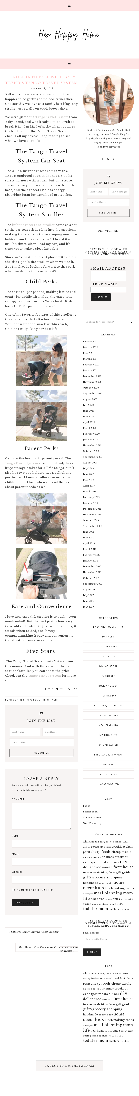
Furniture (108, 676)
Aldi (86, 841)
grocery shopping (107, 877)
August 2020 (90, 399)
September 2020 (92, 393)
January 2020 (90, 439)
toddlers (114, 909)
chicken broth (91, 857)
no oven (108, 899)
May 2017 (88, 606)
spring (87, 904)
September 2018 (92, 526)
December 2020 (92, 376)
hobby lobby (105, 883)
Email (15, 854)
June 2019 (88, 474)
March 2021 (89, 359)
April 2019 (89, 485)
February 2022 (91, 341)
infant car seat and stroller (33, 225)
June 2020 (88, 410)
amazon (94, 841)
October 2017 (91, 578)
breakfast (118, 847)
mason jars (88, 894)
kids (99, 888)
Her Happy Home (69, 34)
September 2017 (92, 583)
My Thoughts (109, 735)
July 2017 (88, 595)
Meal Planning (108, 725)
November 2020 (92, 382)
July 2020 (88, 405)
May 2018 (88, 537)
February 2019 (91, 497)
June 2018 (88, 532)
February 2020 (91, 433)
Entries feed (90, 811)
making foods (123, 888)
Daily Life (53, 700)
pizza (116, 899)
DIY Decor (108, 656)
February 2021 (91, 364)
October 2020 (91, 387)
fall (110, 867)
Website (17, 872)
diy (123, 862)
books (107, 847)
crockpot (121, 857)
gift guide (123, 872)
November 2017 (92, 572)
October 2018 (91, 520)
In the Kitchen (108, 715)
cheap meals (121, 852)
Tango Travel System (51, 117)
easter (105, 868)
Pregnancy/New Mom (108, 754)
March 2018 (89, 549)
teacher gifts (117, 904)
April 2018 (89, 543)
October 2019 (91, 451)
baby (102, 841)
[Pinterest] (114, 159)
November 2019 (92, 445)
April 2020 (89, 422)
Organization (108, 744)
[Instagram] (108, 159)
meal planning (108, 893)
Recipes (108, 764)
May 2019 (88, 480)
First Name (103, 284)
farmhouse (123, 867)
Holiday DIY (108, 695)
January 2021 (90, 370)
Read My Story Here (109, 146)
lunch (109, 888)
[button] (69, 5)
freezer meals (91, 872)
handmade (90, 883)
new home (97, 899)
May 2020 (88, 416)
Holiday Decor (108, 685)
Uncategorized (108, 784)
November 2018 (92, 514)
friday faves (108, 872)
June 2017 (88, 601)
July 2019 (88, 468)
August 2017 (90, 589)
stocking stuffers (101, 904)
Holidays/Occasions (108, 705)
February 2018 (91, 555)
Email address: (92, 932)
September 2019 (92, 457)
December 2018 (92, 508)
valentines (124, 909)
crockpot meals (95, 862)
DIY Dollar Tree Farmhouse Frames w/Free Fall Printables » (48, 949)
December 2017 (92, 566)
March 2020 (89, 428)
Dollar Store (108, 666)
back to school (114, 841)
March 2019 (89, 491)
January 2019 (90, 503)
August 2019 (90, 462)
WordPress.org (92, 823)
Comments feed (92, 817)
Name (15, 836)
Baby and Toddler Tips (108, 626)
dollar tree (92, 867)
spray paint (127, 899)
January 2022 (90, 347)
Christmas (107, 857)
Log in (86, 806)
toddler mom (95, 908)
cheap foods (101, 852)
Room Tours (108, 774)
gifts (87, 877)
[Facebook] (103, 159)
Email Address (107, 268)
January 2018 (90, 560)
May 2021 (88, 353)
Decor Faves (108, 646)
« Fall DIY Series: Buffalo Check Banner (33, 931)
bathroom (97, 846)
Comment (18, 799)
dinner (114, 862)
